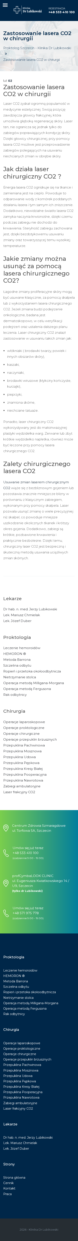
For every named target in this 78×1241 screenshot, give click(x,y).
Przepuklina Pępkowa (21, 763)
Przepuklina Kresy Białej (23, 769)
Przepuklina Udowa (19, 757)
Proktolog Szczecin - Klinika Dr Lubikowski (37, 48)
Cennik (8, 1183)
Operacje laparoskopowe (24, 722)
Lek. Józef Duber (17, 621)
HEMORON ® (14, 654)
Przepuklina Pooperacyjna (25, 774)
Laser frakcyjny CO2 (19, 792)
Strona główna (14, 1178)
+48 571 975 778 (26, 913)
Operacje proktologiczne (23, 728)
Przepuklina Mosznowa (22, 751)
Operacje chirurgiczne (21, 734)
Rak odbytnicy (15, 695)
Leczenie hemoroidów (21, 648)
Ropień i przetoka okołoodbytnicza (32, 671)
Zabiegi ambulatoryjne (22, 786)
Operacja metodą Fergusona (27, 689)
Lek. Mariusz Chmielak (21, 615)
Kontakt (9, 1188)
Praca (7, 1194)
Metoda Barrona (17, 660)
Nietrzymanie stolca (19, 677)
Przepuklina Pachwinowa (24, 745)
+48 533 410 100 (62, 12)
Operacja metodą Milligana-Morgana (33, 683)
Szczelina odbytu (17, 665)
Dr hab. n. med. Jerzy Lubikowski (30, 609)
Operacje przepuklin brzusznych (30, 739)
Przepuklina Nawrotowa (23, 780)
